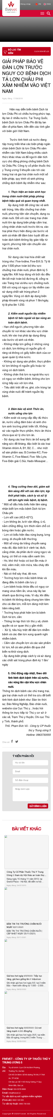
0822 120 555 (18, 1100)
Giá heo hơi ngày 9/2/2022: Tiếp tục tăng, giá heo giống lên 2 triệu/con (24, 977)
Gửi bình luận (38, 806)
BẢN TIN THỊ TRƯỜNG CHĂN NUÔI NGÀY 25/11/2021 (24, 925)
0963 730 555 (24, 1103)
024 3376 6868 (20, 1089)
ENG (48, 4)
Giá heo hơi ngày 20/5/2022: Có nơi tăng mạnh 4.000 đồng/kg (24, 1029)
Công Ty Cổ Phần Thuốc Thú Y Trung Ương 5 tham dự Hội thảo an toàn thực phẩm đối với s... (26, 874)
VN (39, 4)
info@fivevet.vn (15, 1092)
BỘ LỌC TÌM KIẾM (28, 51)
